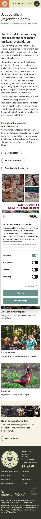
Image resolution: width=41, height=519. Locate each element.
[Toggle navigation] (37, 4)
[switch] (35, 262)
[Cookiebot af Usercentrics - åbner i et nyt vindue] (28, 216)
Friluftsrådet (12, 512)
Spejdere (32, 23)
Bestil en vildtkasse (14, 168)
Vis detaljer (29, 286)
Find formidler (12, 438)
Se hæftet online (13, 160)
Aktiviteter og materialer (9, 471)
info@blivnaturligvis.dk (29, 462)
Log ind (24, 483)
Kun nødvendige (20, 301)
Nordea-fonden (6, 505)
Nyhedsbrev (26, 471)
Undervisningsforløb (13, 23)
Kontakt (24, 475)
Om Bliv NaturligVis (7, 483)
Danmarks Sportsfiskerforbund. (23, 502)
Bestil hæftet (11, 153)
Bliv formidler (5, 479)
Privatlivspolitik (27, 479)
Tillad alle (20, 293)
